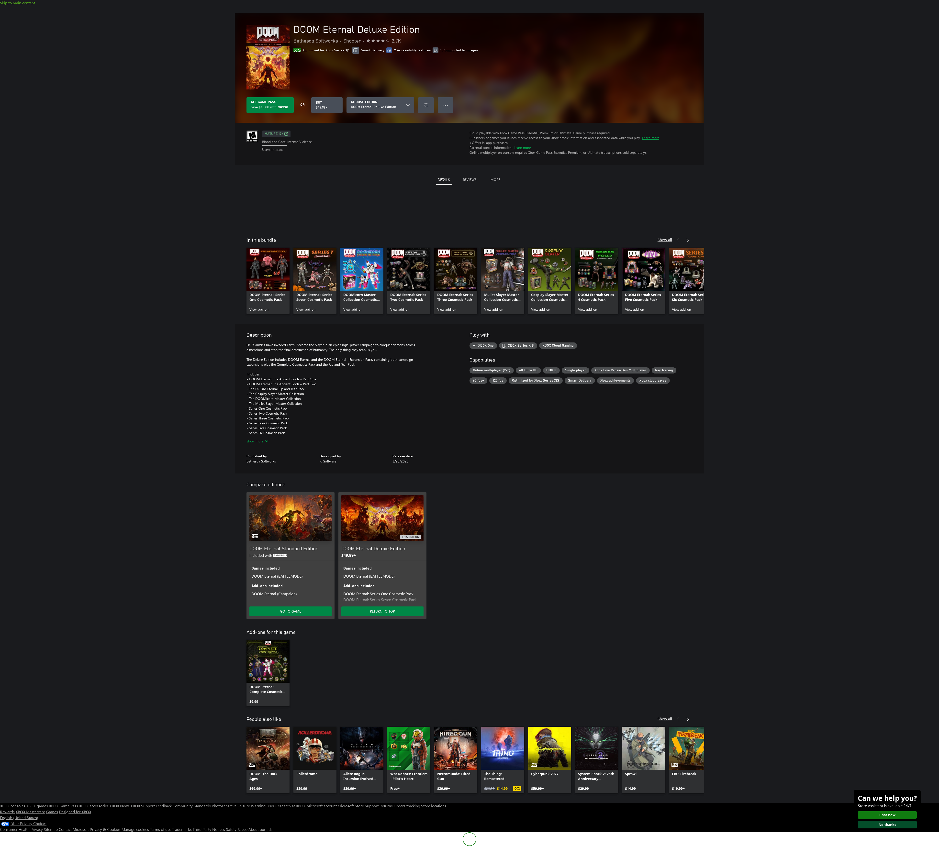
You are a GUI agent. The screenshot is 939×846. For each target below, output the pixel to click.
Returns (386, 805)
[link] (268, 281)
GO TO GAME (290, 611)
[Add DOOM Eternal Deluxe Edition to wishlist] (426, 105)
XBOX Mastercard (30, 811)
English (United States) (19, 817)
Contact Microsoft (74, 829)
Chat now (887, 815)
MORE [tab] (495, 179)
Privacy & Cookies (105, 829)
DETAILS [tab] (444, 179)
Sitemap (51, 829)
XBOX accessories (94, 805)
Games (52, 811)
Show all (665, 239)
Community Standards (192, 805)
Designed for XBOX (75, 811)
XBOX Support (143, 805)
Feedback (164, 805)
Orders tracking (407, 805)
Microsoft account (321, 805)
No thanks (887, 824)
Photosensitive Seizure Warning (239, 805)
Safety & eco (236, 829)
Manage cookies (135, 829)
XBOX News (120, 805)
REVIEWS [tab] (469, 179)
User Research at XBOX (286, 805)
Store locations (433, 805)
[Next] (688, 240)
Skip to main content (17, 2)
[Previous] (678, 240)
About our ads (260, 829)
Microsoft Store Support (358, 805)
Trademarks (182, 829)
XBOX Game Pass (63, 805)
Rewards (7, 811)
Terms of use (160, 829)
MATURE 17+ (274, 134)
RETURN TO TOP (382, 611)
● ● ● (445, 105)
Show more (254, 441)
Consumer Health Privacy (21, 829)
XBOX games (37, 805)
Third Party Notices (209, 829)
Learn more (650, 137)
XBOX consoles (12, 805)
